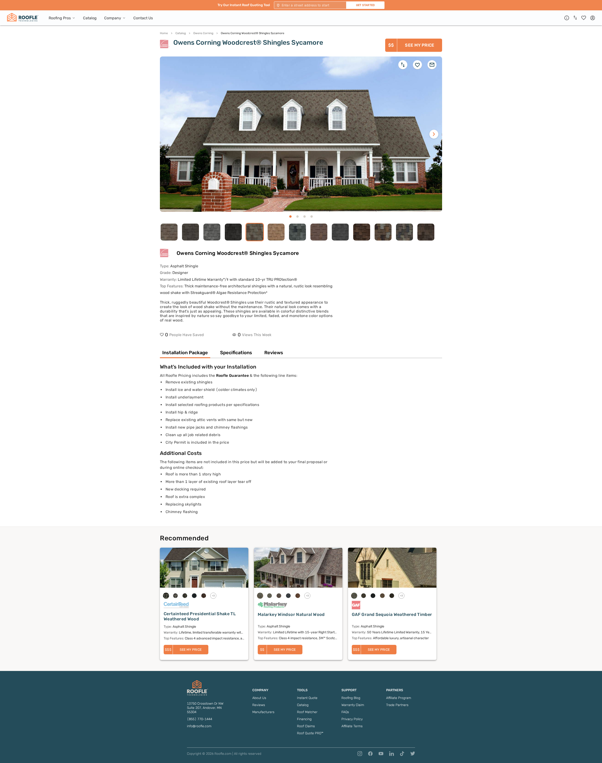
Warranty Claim (352, 705)
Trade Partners (397, 705)
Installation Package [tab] (185, 352)
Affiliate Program (398, 698)
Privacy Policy (352, 719)
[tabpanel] (301, 445)
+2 (213, 595)
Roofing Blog (350, 698)
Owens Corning (203, 33)
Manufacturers (263, 712)
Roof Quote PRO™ (310, 733)
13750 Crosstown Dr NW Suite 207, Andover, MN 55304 (205, 708)
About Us (259, 698)
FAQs (345, 712)
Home (164, 33)
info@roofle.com (199, 726)
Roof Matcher (307, 712)
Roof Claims (306, 726)
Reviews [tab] (273, 352)
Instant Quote (307, 698)
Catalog (180, 33)
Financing (304, 719)
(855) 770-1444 (199, 719)
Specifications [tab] (236, 352)
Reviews (258, 705)
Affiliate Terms (352, 726)
